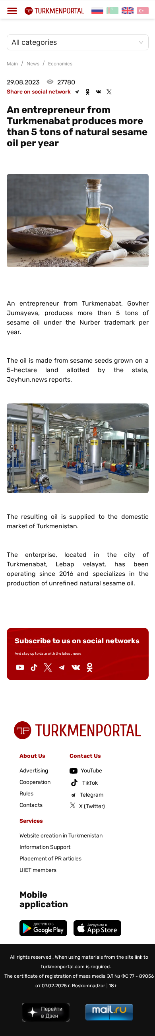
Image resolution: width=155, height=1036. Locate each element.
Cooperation (34, 782)
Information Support (44, 847)
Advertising (33, 770)
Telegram (91, 794)
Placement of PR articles (50, 858)
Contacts (31, 805)
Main (12, 64)
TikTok (90, 783)
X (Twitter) (92, 806)
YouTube (91, 770)
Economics (60, 64)
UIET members (37, 870)
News (33, 64)
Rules (26, 793)
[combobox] (74, 42)
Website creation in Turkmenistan (61, 835)
